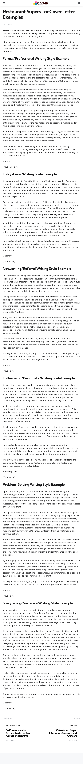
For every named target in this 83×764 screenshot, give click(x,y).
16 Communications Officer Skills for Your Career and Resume (18, 733)
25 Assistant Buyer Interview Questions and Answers (63, 733)
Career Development (13, 725)
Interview (73, 725)
